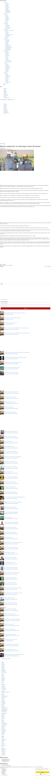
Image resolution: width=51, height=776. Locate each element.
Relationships (8, 35)
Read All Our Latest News (7, 658)
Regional (7, 4)
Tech (5, 62)
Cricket (7, 17)
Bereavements (8, 48)
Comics (7, 36)
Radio (7, 57)
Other (7, 22)
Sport (7, 74)
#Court (7, 265)
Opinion (5, 38)
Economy (7, 26)
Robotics (7, 69)
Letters (7, 42)
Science (7, 70)
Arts (6, 56)
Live (6, 13)
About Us (3, 753)
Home (6, 88)
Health (7, 8)
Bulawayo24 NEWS (3, 0)
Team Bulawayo (8, 60)
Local (7, 3)
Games (7, 54)
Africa (7, 6)
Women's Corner (8, 45)
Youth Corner (8, 46)
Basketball (7, 18)
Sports (5, 14)
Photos (7, 37)
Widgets (3, 749)
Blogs (7, 43)
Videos (5, 72)
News (5, 2)
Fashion (7, 32)
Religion (7, 9)
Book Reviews (8, 49)
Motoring (7, 76)
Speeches (7, 41)
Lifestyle (5, 29)
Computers (7, 67)
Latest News (4, 99)
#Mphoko (4, 265)
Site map (3, 750)
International (8, 10)
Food (7, 78)
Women (7, 77)
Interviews (7, 40)
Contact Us (3, 754)
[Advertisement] (25, 122)
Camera (7, 64)
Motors (7, 63)
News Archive (4, 748)
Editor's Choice (10, 99)
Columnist (7, 39)
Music (7, 51)
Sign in (46, 266)
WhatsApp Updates (9, 47)
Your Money (8, 28)
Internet (7, 65)
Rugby (7, 19)
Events (7, 59)
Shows (7, 58)
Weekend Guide (8, 61)
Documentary (8, 81)
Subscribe (25, 308)
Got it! (42, 772)
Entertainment (6, 50)
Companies (8, 25)
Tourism (7, 79)
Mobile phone (8, 66)
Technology (6, 95)
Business (5, 23)
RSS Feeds (4, 751)
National (7, 5)
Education (7, 7)
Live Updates (5, 299)
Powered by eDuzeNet (3, 767)
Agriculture (7, 11)
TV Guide (7, 55)
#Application (11, 265)
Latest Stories (6, 97)
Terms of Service (34, 766)
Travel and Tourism (9, 34)
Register (49, 266)
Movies (7, 53)
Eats (6, 31)
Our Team (3, 755)
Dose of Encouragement (10, 30)
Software (7, 68)
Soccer (7, 16)
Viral (6, 82)
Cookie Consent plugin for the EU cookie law (42, 774)
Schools (7, 20)
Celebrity (7, 52)
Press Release (8, 12)
